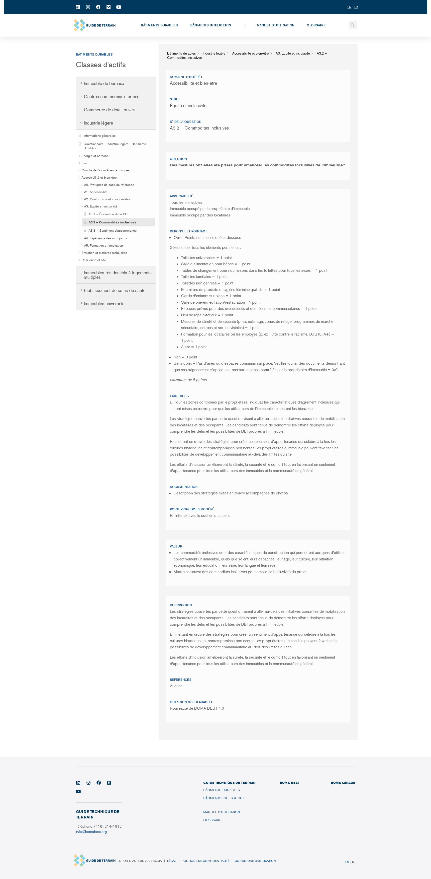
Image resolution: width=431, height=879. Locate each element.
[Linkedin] (77, 6)
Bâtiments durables (159, 25)
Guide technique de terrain (229, 783)
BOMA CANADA (343, 783)
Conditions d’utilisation (255, 861)
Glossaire (316, 25)
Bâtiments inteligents (210, 25)
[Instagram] (88, 6)
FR (352, 862)
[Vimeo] (108, 6)
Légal (171, 861)
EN (347, 862)
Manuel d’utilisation (275, 25)
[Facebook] (98, 6)
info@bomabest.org (92, 831)
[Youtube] (118, 6)
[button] (353, 25)
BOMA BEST (290, 783)
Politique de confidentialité (205, 861)
